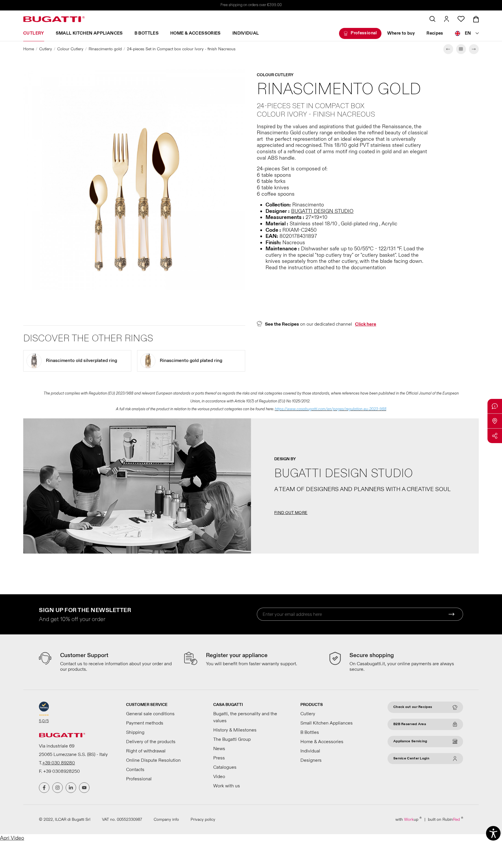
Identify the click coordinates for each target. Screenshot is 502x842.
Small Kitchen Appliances (89, 33)
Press (219, 758)
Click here (365, 324)
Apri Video (12, 838)
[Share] (494, 436)
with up (408, 819)
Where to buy (401, 33)
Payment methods (144, 723)
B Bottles (147, 33)
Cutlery (33, 33)
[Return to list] (461, 49)
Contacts (135, 770)
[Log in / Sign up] (446, 19)
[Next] (474, 49)
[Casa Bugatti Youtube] (84, 787)
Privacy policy (203, 819)
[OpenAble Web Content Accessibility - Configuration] (493, 833)
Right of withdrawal (146, 751)
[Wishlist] (461, 19)
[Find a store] (494, 421)
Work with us (226, 786)
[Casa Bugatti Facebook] (44, 787)
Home (28, 49)
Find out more (291, 512)
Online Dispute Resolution (153, 760)
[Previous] (448, 49)
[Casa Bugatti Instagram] (57, 787)
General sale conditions (150, 714)
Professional (364, 33)
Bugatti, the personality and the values (245, 717)
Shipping (135, 732)
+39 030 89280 (58, 763)
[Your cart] (476, 19)
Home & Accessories (195, 33)
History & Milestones (235, 730)
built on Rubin (445, 819)
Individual (245, 33)
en (468, 33)
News (219, 749)
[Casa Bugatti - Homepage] (54, 19)
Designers (311, 760)
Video (219, 776)
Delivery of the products (150, 742)
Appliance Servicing (410, 741)
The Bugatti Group (232, 739)
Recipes (434, 33)
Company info (166, 819)
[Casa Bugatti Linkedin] (71, 787)
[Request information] (494, 406)
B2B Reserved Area (409, 724)
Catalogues (224, 767)
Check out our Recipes (412, 707)
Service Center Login (411, 758)
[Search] (432, 19)
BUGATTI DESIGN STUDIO (322, 211)
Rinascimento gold (105, 49)
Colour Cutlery (70, 49)
